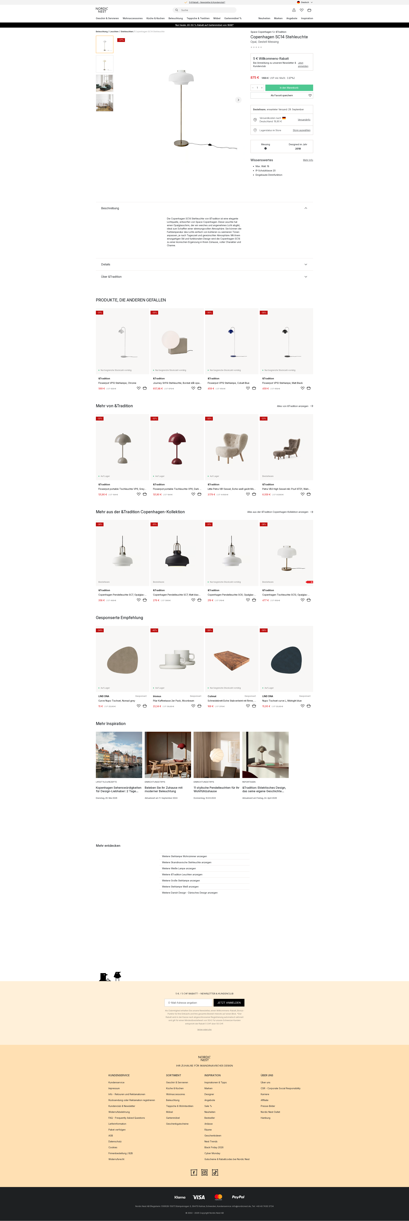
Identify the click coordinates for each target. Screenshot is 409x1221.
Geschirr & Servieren (107, 18)
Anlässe (208, 1124)
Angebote (291, 18)
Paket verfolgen (117, 1129)
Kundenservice (116, 1082)
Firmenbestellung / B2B (120, 1153)
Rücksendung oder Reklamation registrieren (131, 1100)
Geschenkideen (212, 1135)
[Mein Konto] (294, 10)
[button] (256, 47)
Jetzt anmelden (303, 64)
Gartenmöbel (173, 1118)
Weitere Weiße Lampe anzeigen (179, 868)
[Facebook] (194, 1172)
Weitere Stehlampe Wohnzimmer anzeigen (184, 856)
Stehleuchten (127, 31)
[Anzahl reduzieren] (253, 88)
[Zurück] (124, 100)
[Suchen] (176, 10)
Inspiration (307, 18)
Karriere (265, 1094)
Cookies (112, 1147)
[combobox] (305, 2)
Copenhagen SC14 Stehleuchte (150, 31)
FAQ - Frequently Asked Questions (126, 1118)
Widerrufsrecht (116, 1159)
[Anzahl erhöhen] (262, 88)
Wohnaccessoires (133, 18)
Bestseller (209, 1118)
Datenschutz (115, 1141)
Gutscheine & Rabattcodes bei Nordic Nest (227, 1159)
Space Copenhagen (261, 31)
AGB (110, 1135)
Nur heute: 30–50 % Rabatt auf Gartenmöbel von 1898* (204, 25)
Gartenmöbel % (233, 18)
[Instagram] (204, 1172)
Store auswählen (301, 130)
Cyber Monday (212, 1153)
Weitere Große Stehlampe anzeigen (181, 880)
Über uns (265, 1082)
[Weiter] (238, 100)
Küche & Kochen (156, 18)
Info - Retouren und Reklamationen (126, 1094)
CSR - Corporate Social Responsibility (281, 1088)
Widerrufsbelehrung (119, 1112)
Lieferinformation (117, 1124)
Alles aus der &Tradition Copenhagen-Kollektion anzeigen (277, 512)
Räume (208, 1129)
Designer (209, 1094)
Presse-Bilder (268, 1106)
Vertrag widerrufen (204, 1029)
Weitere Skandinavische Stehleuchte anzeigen (186, 862)
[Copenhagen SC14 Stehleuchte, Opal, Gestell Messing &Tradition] (181, 99)
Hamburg (265, 1118)
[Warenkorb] (309, 10)
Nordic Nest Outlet (270, 1112)
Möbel (216, 18)
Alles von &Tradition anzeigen (292, 406)
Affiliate (264, 1100)
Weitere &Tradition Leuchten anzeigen (182, 874)
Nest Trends (210, 1141)
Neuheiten (264, 18)
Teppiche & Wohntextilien (179, 1106)
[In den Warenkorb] (145, 388)
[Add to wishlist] (138, 388)
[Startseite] (102, 10)
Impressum (114, 1088)
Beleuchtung (176, 18)
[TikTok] (215, 1172)
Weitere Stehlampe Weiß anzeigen (180, 886)
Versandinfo (304, 119)
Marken (278, 18)
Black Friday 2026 (214, 1147)
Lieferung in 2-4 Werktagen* (207, 2)
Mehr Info (308, 160)
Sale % (208, 1106)
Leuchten (114, 31)
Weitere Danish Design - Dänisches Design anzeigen (190, 892)
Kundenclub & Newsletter (121, 1106)
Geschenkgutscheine (177, 1124)
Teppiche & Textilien (198, 18)
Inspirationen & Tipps (215, 1082)
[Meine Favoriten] (301, 10)
